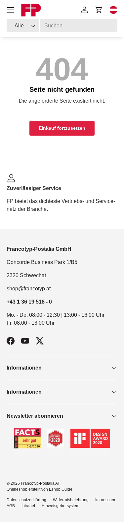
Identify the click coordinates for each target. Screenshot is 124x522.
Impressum (105, 500)
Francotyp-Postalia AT (40, 483)
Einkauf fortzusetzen (62, 128)
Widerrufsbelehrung (71, 500)
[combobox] (62, 25)
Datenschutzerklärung (26, 500)
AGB (11, 506)
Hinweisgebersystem (60, 506)
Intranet (28, 506)
